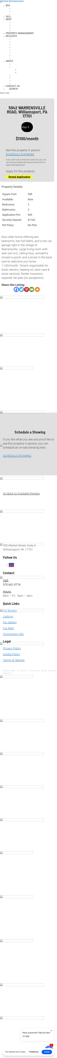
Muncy (19, 52)
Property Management (20, 33)
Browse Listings (25, 13)
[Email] (31, 289)
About (9, 61)
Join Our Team (23, 66)
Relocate (11, 36)
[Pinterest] (26, 289)
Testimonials (23, 80)
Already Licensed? (31, 69)
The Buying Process (27, 11)
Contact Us (13, 86)
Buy (8, 5)
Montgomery (23, 47)
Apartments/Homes (27, 25)
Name (6, 765)
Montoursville (24, 50)
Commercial (22, 30)
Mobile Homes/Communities (31, 27)
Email (6, 772)
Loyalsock (21, 44)
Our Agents (22, 75)
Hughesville (22, 38)
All (17, 22)
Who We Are (22, 63)
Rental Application (19, 176)
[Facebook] (16, 289)
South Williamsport (27, 55)
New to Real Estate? (32, 72)
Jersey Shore (23, 41)
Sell (8, 16)
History (19, 77)
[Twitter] (21, 289)
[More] (37, 289)
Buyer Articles (24, 8)
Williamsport (23, 58)
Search (13, 88)
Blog (17, 83)
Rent (9, 19)
